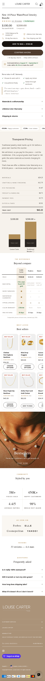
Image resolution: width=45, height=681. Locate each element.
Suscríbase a (38, 643)
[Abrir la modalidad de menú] (3, 4)
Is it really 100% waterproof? (14, 570)
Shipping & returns (10, 116)
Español (4, 666)
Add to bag (28, 406)
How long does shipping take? (14, 584)
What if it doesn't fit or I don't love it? (17, 591)
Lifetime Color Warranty (12, 109)
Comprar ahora (22, 52)
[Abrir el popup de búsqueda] (36, 4)
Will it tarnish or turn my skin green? (17, 577)
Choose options (10, 366)
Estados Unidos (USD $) (20, 666)
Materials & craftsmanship (13, 101)
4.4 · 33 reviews (17, 21)
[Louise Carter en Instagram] (3, 651)
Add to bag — (22, 44)
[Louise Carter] (22, 4)
